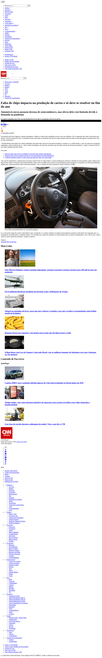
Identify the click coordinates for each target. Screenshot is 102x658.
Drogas (11, 627)
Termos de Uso (9, 63)
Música (11, 587)
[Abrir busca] (29, 6)
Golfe (10, 612)
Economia (8, 21)
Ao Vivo (11, 487)
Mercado (11, 545)
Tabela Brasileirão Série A (17, 598)
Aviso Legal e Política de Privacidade (16, 647)
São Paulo (12, 536)
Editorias (9, 485)
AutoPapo (5, 363)
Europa (11, 567)
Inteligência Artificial (11, 25)
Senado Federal (14, 519)
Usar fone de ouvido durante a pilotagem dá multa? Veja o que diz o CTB (35, 424)
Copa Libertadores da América (18, 603)
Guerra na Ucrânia (14, 561)
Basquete (12, 607)
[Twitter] (5, 450)
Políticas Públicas (14, 523)
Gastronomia (13, 641)
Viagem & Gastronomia (12, 38)
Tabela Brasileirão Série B (17, 599)
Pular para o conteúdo (12, 82)
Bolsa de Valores (14, 550)
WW (6, 89)
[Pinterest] (5, 460)
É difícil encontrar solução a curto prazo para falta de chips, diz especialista (28, 157)
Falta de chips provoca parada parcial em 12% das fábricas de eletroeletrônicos (29, 155)
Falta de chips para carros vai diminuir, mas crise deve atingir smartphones (28, 154)
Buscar (7, 6)
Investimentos (13, 547)
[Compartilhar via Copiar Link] (8, 125)
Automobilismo (14, 610)
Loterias (11, 556)
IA (5, 94)
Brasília (11, 541)
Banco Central (13, 548)
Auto (6, 42)
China (11, 576)
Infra (6, 17)
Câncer (11, 625)
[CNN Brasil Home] (12, 76)
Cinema (11, 585)
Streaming (12, 590)
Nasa (10, 632)
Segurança (12, 528)
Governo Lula (13, 516)
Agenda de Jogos (14, 596)
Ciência (7, 35)
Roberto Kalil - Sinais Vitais (17, 618)
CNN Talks (8, 46)
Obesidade (12, 628)
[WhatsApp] (5, 464)
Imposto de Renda (14, 552)
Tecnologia (8, 37)
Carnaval (11, 581)
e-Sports (11, 614)
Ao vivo (7, 83)
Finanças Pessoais (14, 554)
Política (7, 8)
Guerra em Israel (14, 563)
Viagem (11, 640)
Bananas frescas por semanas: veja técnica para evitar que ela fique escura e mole (38, 333)
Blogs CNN (8, 49)
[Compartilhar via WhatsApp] (6, 125)
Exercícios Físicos (14, 621)
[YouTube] (5, 454)
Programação (9, 54)
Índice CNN (13, 514)
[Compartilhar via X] (3, 125)
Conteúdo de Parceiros (12, 359)
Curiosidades (13, 636)
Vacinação (12, 623)
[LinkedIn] (5, 458)
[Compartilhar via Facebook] (1, 125)
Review (7, 40)
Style (6, 29)
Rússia (11, 574)
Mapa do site (9, 480)
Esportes (7, 19)
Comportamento (10, 31)
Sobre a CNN (9, 60)
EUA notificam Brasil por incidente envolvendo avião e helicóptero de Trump (36, 292)
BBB (10, 579)
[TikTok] (5, 462)
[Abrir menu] (3, 2)
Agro (6, 15)
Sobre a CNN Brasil (11, 645)
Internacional (9, 12)
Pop (6, 27)
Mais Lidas (6, 246)
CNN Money (9, 23)
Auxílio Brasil (13, 534)
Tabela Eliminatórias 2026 (17, 601)
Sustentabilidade (14, 557)
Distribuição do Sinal (11, 67)
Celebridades (13, 583)
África (11, 570)
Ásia (10, 568)
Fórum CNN (9, 47)
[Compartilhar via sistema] (1, 129)
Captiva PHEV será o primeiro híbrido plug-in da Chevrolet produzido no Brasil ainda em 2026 (44, 383)
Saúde (7, 33)
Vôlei (10, 608)
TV (10, 592)
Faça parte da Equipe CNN (13, 68)
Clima (11, 530)
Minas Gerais (13, 539)
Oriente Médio (13, 572)
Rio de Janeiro (13, 537)
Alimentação (13, 619)
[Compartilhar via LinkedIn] (5, 125)
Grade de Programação (12, 472)
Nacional (7, 14)
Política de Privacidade (12, 61)
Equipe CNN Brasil (11, 56)
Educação (8, 44)
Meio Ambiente (14, 532)
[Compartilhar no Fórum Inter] (2, 131)
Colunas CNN (9, 51)
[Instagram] (5, 456)
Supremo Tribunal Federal (17, 521)
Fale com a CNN (10, 65)
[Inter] (6, 448)
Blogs (6, 474)
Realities (11, 588)
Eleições (7, 10)
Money (7, 87)
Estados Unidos (14, 565)
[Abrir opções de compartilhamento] (4, 127)
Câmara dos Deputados (16, 518)
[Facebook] (5, 452)
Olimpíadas (12, 605)
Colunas (7, 476)
